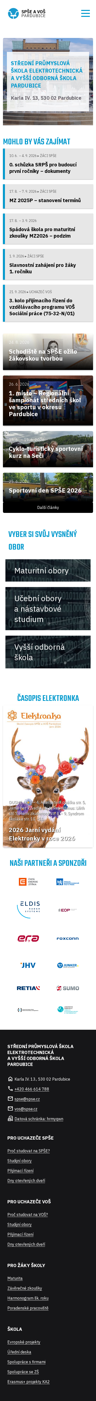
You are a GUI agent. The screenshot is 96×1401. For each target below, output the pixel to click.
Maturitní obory (41, 570)
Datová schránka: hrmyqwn (39, 1118)
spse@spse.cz (27, 1098)
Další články (48, 507)
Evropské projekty (23, 1341)
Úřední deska (19, 1351)
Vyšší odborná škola (39, 652)
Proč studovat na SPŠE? (28, 1150)
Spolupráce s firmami (26, 1361)
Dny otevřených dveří (26, 1180)
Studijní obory (19, 1160)
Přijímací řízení (20, 1170)
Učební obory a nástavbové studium (38, 608)
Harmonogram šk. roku (27, 1298)
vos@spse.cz (26, 1108)
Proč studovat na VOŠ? (27, 1214)
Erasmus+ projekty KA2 (28, 1381)
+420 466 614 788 (32, 1089)
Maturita (15, 1278)
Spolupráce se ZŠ (23, 1371)
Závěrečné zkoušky (24, 1288)
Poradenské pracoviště (27, 1308)
